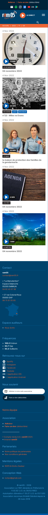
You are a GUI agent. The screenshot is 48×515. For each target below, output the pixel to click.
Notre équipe (9, 410)
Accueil (5, 26)
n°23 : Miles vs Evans (13, 115)
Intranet (10, 439)
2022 (14, 26)
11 (19, 26)
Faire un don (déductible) (17, 398)
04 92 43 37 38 (9, 289)
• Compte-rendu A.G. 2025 (17, 437)
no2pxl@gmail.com (13, 478)
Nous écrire (10, 328)
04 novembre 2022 (12, 71)
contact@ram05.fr (10, 275)
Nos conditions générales (16, 454)
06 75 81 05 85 (9, 300)
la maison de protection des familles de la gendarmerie (21, 161)
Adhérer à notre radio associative (20, 391)
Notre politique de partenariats (18, 451)
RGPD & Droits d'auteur (14, 466)
